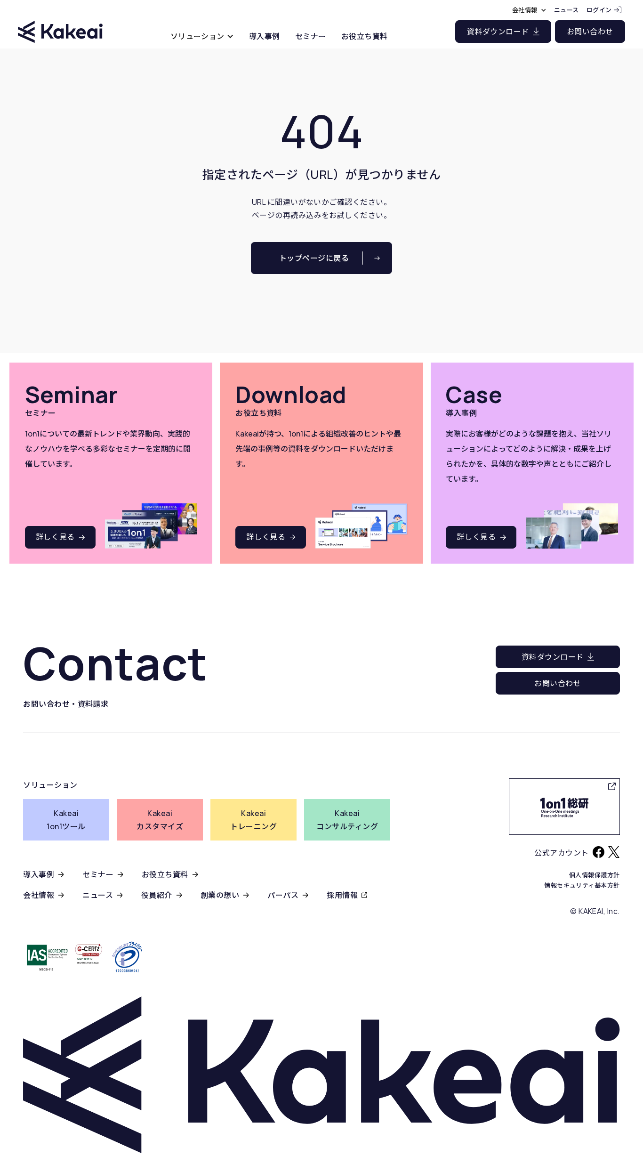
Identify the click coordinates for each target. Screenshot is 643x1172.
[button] (202, 36)
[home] (60, 23)
